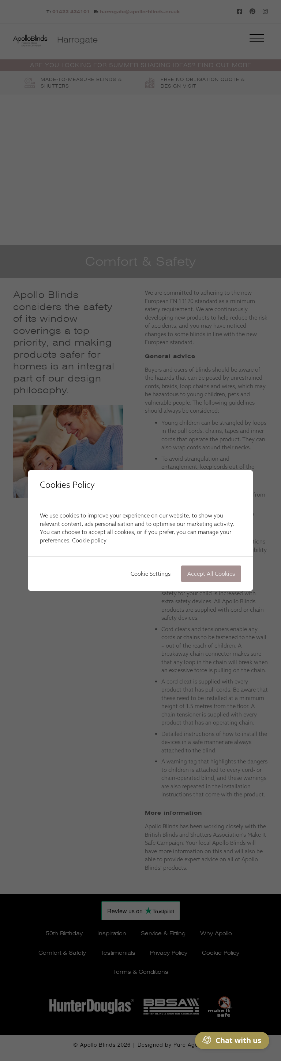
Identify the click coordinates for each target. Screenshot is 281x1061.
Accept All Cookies (211, 573)
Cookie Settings (151, 573)
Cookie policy (89, 540)
